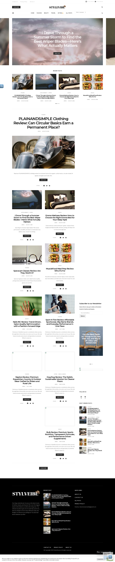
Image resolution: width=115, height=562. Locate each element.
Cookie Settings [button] (101, 559)
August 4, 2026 (59, 49)
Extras (60, 13)
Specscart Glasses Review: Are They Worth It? (26, 272)
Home (32, 13)
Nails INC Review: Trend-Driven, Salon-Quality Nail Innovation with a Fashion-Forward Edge (27, 324)
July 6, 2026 (29, 329)
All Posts (69, 13)
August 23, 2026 (24, 100)
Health (69, 92)
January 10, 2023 (93, 345)
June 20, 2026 (62, 384)
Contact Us (15, 1)
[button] (102, 13)
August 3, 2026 (71, 100)
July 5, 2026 (29, 386)
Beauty (46, 13)
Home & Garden (62, 374)
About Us (32, 1)
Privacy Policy (23, 1)
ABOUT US (78, 494)
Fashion (39, 13)
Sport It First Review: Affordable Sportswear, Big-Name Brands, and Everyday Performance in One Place (60, 323)
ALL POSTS (78, 500)
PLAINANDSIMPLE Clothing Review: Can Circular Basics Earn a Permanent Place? (23, 97)
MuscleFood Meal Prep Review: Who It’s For (92, 96)
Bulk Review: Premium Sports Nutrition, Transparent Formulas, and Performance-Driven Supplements (60, 435)
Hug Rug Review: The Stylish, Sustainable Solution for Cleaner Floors (59, 379)
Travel (53, 13)
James (53, 49)
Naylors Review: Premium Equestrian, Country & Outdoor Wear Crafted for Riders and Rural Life (27, 380)
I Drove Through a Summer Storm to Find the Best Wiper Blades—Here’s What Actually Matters (57, 39)
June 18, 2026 (62, 441)
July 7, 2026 (62, 329)
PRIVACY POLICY (80, 503)
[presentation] (4, 41)
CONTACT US (79, 497)
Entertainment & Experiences (89, 331)
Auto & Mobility (55, 28)
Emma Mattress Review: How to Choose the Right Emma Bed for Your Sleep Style (69, 97)
